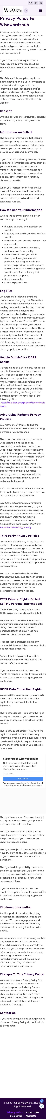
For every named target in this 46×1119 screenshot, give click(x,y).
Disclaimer (16, 1115)
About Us (31, 1115)
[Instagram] (41, 3)
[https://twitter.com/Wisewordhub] (35, 3)
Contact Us (32, 1112)
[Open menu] (40, 10)
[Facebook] (30, 3)
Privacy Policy (15, 1112)
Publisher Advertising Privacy (15, 527)
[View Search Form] (26, 10)
